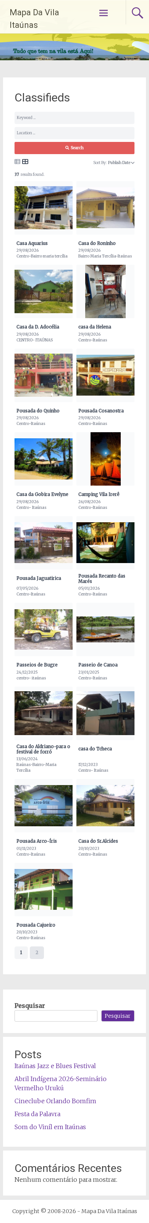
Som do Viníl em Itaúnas (50, 1127)
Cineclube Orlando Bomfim (55, 1101)
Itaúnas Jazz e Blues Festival (55, 1066)
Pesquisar (30, 1005)
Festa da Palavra (37, 1114)
